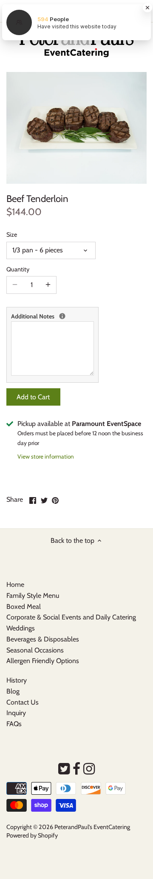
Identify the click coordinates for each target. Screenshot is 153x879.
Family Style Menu (32, 596)
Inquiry (16, 713)
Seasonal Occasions (35, 650)
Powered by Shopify (32, 835)
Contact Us (22, 702)
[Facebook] (76, 768)
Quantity (17, 269)
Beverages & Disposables (42, 639)
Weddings (20, 628)
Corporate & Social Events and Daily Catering (71, 617)
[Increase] (48, 284)
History (16, 680)
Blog (13, 691)
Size (11, 234)
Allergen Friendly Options (42, 661)
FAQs (14, 724)
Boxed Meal (23, 607)
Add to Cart (33, 397)
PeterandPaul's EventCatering (92, 827)
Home (15, 584)
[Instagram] (89, 768)
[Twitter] (64, 768)
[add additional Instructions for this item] (62, 316)
